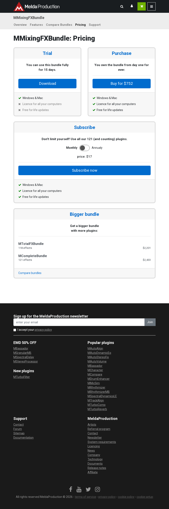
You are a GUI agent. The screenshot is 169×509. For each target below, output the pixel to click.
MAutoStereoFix (98, 357)
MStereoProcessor (25, 361)
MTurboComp (97, 404)
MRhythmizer (96, 387)
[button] (122, 6)
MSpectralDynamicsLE (102, 396)
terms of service (85, 496)
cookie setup (145, 496)
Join (150, 322)
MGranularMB (22, 352)
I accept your (35, 329)
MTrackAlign (96, 400)
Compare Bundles (59, 25)
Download (47, 83)
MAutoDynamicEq (99, 352)
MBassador (20, 348)
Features (36, 25)
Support (95, 25)
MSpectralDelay (23, 357)
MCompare (95, 374)
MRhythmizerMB (99, 391)
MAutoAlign (95, 348)
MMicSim (94, 383)
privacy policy (43, 329)
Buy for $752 (121, 83)
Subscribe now (84, 170)
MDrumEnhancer (99, 378)
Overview (20, 25)
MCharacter (95, 370)
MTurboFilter (21, 377)
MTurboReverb (97, 409)
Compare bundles (29, 273)
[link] (70, 489)
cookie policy (126, 496)
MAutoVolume (97, 361)
